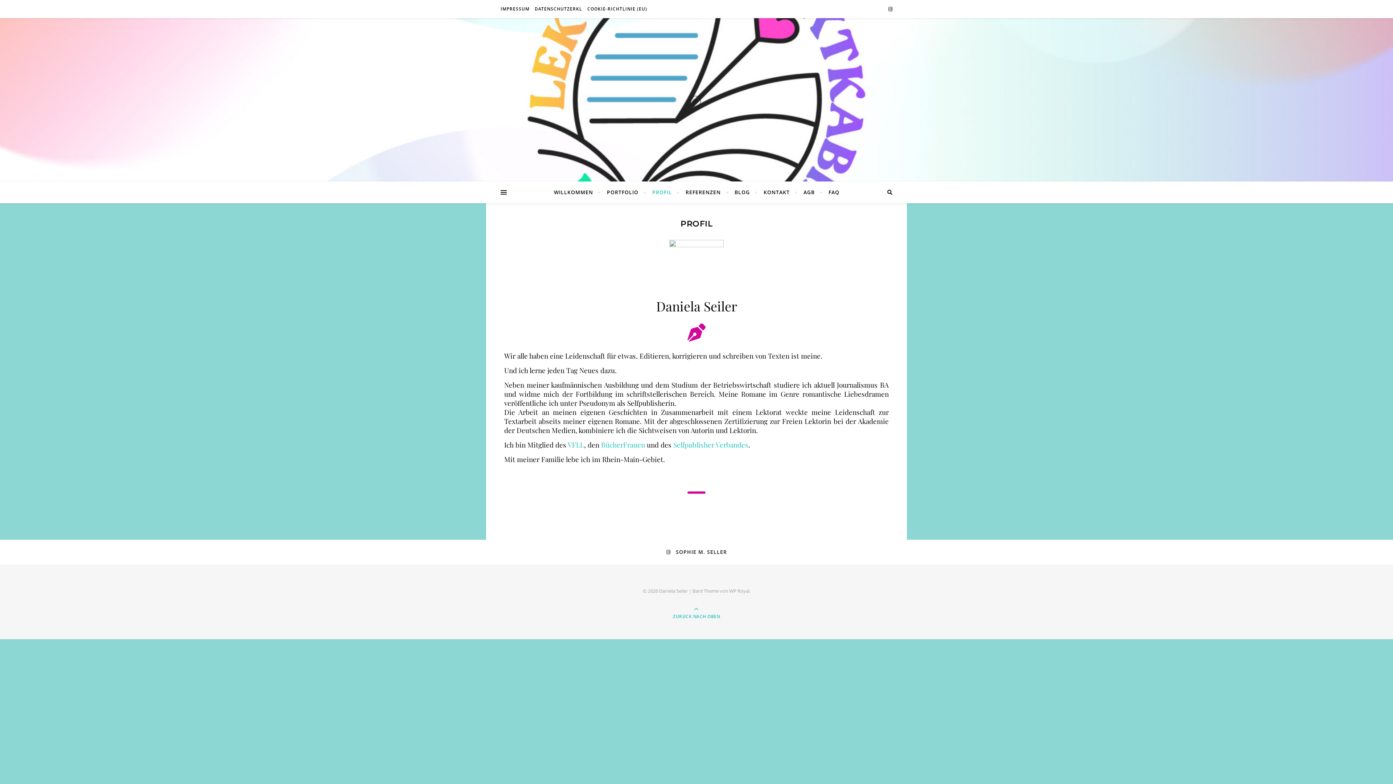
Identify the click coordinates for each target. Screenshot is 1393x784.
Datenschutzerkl (558, 9)
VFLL (576, 444)
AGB (809, 192)
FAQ (834, 192)
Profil (662, 192)
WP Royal (739, 591)
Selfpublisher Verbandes (710, 444)
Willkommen (573, 192)
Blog (742, 192)
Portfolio (622, 192)
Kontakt (777, 192)
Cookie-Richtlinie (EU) (617, 9)
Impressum (515, 9)
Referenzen (703, 192)
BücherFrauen (623, 444)
